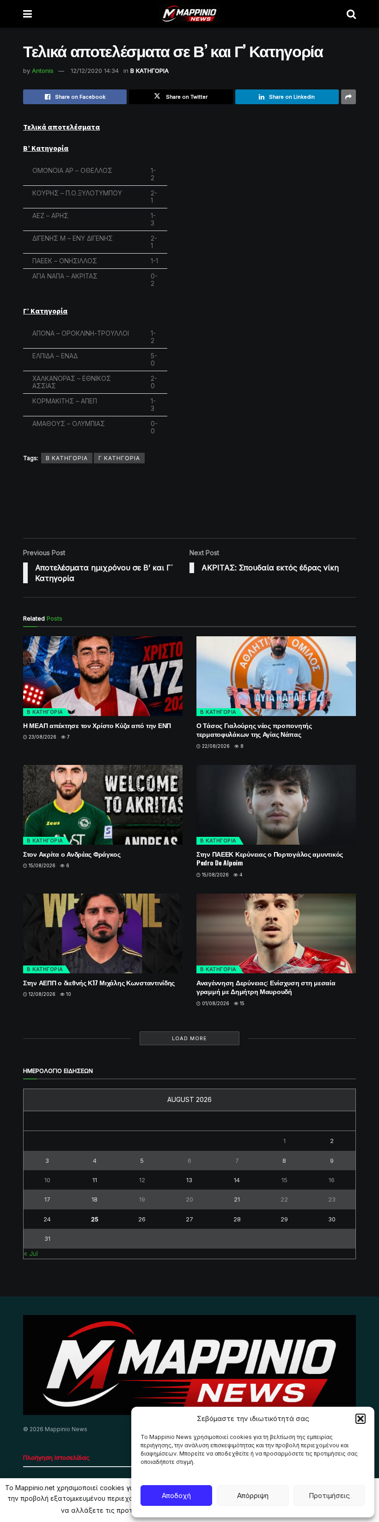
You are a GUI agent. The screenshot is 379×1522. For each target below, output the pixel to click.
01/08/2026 (215, 1003)
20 (189, 1199)
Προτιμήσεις (329, 1495)
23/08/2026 (41, 737)
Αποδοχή (176, 1495)
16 (332, 1180)
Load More (189, 1038)
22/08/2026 (215, 746)
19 (142, 1199)
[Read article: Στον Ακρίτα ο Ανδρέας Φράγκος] (103, 805)
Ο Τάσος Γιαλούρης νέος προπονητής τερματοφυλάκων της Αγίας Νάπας (254, 729)
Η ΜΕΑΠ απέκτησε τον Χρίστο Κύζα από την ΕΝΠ (97, 725)
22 (284, 1199)
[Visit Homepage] (189, 14)
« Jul (31, 1253)
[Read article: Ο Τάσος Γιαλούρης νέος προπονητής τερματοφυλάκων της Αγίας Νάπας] (276, 676)
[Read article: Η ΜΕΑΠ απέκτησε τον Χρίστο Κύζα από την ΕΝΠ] (103, 676)
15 (241, 1003)
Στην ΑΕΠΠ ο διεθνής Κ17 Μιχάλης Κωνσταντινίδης (99, 982)
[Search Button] (351, 14)
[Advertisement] (191, 500)
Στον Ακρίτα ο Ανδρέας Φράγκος (72, 854)
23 (332, 1199)
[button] (360, 1418)
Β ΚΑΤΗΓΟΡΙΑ (149, 70)
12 (142, 1180)
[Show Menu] (27, 14)
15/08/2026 (41, 865)
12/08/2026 (41, 994)
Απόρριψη (253, 1495)
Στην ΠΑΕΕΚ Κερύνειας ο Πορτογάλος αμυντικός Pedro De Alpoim (269, 858)
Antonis (43, 70)
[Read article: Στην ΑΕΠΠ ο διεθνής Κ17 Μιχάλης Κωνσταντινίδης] (103, 933)
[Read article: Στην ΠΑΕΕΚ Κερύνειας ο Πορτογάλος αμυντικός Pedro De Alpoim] (276, 805)
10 (68, 994)
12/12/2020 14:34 (95, 70)
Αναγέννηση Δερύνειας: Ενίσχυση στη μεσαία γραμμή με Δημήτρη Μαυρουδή (266, 986)
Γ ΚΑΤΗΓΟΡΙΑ (119, 458)
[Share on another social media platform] (348, 96)
